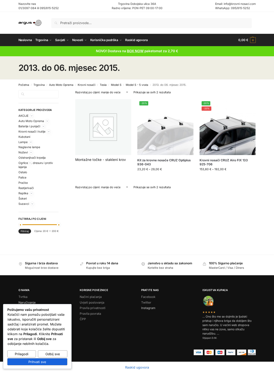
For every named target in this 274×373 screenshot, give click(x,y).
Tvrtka (22, 297)
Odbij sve (52, 354)
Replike (23, 193)
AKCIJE (23, 115)
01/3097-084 (27, 8)
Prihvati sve (37, 362)
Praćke (23, 182)
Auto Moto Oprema (61, 84)
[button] (247, 40)
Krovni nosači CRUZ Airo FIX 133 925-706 (224, 162)
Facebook (148, 297)
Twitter (146, 302)
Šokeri (22, 198)
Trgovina (39, 84)
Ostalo (22, 172)
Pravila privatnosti (92, 308)
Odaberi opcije (165, 177)
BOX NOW (135, 51)
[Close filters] (60, 92)
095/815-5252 (49, 8)
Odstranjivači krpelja (32, 157)
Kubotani (24, 136)
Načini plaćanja (91, 297)
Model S (116, 84)
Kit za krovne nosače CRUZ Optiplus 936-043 (164, 162)
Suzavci (23, 203)
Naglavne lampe (29, 147)
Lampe (23, 142)
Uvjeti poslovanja (92, 302)
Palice (22, 177)
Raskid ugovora (137, 367)
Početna (23, 84)
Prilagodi (21, 354)
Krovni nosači (86, 84)
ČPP (83, 319)
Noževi (23, 152)
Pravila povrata (90, 314)
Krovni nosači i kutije (31, 131)
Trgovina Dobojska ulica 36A (137, 3)
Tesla (103, 84)
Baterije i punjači (29, 126)
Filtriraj (25, 231)
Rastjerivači (26, 188)
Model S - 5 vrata (137, 84)
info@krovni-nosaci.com (240, 3)
